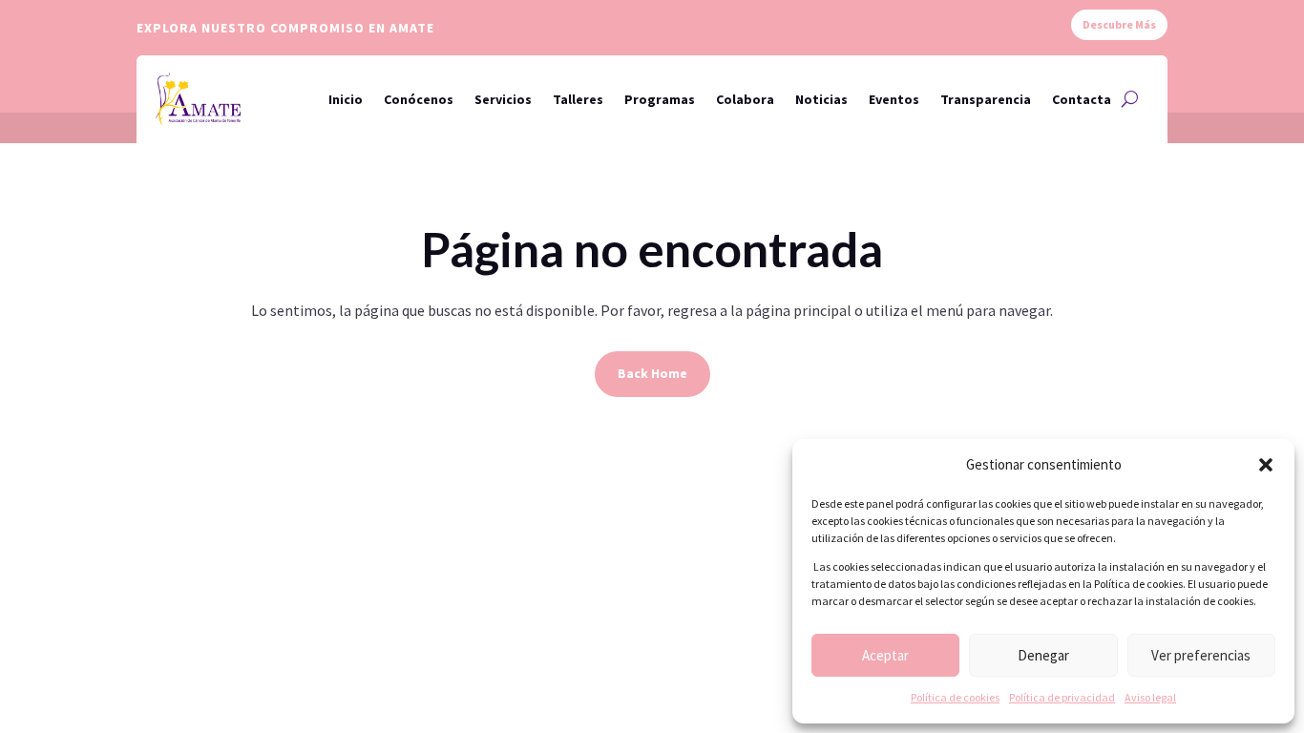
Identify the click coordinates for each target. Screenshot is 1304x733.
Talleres (578, 99)
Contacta (1081, 99)
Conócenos (418, 99)
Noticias (821, 99)
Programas (659, 99)
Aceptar (885, 655)
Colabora (745, 99)
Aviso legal (1150, 697)
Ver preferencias (1201, 655)
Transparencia (985, 99)
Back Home (652, 373)
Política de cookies (955, 697)
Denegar (1043, 655)
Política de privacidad (1062, 697)
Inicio (345, 99)
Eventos (894, 99)
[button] (1265, 464)
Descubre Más (1119, 24)
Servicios (503, 99)
